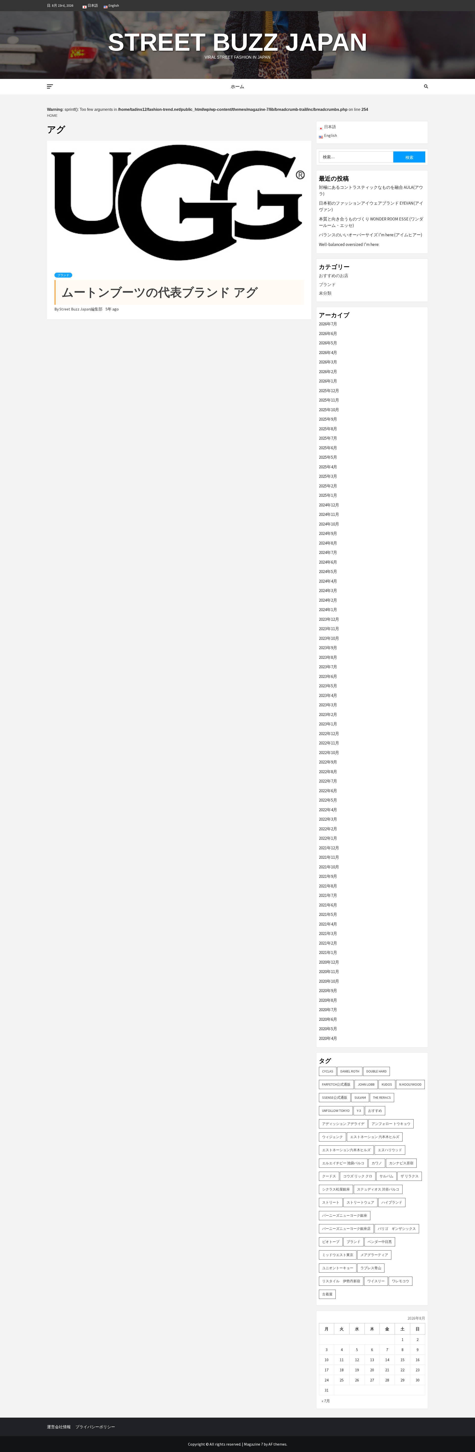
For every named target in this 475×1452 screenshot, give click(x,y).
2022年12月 (329, 733)
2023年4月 (328, 695)
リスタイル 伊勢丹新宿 (341, 1281)
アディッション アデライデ (343, 1123)
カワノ (377, 1163)
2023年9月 (328, 647)
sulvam (360, 1097)
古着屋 (327, 1294)
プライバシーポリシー (95, 1426)
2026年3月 (328, 362)
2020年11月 (329, 971)
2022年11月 (329, 743)
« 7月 (326, 1400)
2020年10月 (329, 981)
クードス (329, 1176)
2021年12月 (329, 848)
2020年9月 (328, 990)
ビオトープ (330, 1241)
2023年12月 (329, 619)
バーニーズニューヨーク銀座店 (346, 1228)
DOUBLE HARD (376, 1071)
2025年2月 (328, 486)
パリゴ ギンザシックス (397, 1228)
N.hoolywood (410, 1084)
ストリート (330, 1202)
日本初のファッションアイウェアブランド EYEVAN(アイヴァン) (371, 206)
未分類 (325, 293)
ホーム (237, 86)
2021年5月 (328, 914)
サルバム (386, 1176)
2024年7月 (328, 552)
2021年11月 (329, 857)
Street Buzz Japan (237, 42)
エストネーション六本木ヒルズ (346, 1150)
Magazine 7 (253, 1444)
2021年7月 (328, 895)
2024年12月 (329, 505)
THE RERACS (382, 1097)
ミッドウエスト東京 (337, 1255)
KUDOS (387, 1084)
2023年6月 (328, 676)
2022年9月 (328, 762)
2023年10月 (329, 638)
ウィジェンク (332, 1137)
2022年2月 (328, 829)
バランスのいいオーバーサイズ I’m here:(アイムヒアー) (370, 235)
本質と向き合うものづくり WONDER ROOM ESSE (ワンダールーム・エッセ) (371, 222)
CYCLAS (327, 1071)
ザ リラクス (410, 1176)
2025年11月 (329, 400)
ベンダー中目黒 (380, 1241)
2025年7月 (328, 438)
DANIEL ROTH (349, 1071)
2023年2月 (328, 714)
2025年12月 (329, 390)
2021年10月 (329, 867)
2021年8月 (328, 886)
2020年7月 (328, 1009)
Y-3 (359, 1110)
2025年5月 (328, 457)
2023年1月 (328, 724)
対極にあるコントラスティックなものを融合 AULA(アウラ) (371, 190)
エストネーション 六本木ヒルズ (374, 1137)
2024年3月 (328, 590)
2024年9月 (328, 533)
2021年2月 (328, 943)
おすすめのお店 (333, 275)
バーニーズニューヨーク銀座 (344, 1215)
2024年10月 (329, 524)
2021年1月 (328, 952)
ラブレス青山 (370, 1268)
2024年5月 (328, 571)
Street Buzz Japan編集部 (81, 309)
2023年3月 (328, 705)
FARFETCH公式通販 (336, 1084)
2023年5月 (328, 686)
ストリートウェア (360, 1202)
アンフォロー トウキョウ (391, 1123)
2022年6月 (328, 790)
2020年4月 (328, 1038)
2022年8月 (328, 771)
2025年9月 (328, 419)
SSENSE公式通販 (334, 1097)
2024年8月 (328, 543)
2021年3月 (328, 933)
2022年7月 (328, 781)
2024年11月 (329, 514)
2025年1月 (328, 495)
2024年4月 (328, 581)
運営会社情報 (59, 1426)
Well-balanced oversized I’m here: (349, 244)
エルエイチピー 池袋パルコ (343, 1163)
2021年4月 (328, 924)
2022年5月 (328, 800)
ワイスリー (376, 1281)
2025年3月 (328, 476)
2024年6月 (328, 562)
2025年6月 (328, 448)
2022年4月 (328, 809)
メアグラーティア (374, 1255)
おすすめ (375, 1110)
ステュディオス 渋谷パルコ (378, 1189)
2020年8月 (328, 1000)
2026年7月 (328, 324)
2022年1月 (328, 838)
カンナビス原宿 (401, 1163)
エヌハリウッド (390, 1150)
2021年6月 (328, 905)
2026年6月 (328, 333)
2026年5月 (328, 343)
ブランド (63, 275)
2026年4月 (328, 352)
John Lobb (366, 1084)
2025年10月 (329, 409)
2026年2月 (328, 371)
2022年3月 (328, 819)
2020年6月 (328, 1019)
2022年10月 (329, 752)
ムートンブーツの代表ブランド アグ (160, 292)
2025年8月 (328, 428)
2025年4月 (328, 467)
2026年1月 (328, 381)
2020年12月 (329, 962)
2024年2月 (328, 600)
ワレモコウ (400, 1281)
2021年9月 (328, 876)
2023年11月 (329, 628)
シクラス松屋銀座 (336, 1189)
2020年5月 (328, 1028)
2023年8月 (328, 657)
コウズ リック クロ (357, 1176)
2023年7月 (328, 666)
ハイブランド (391, 1202)
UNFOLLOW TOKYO (336, 1110)
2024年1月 (328, 609)
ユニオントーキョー (337, 1268)
